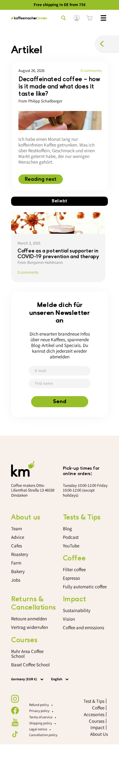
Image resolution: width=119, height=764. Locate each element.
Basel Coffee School (30, 664)
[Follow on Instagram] (15, 699)
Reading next (40, 179)
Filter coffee (74, 569)
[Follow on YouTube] (15, 722)
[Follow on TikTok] (15, 734)
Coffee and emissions (83, 627)
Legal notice (38, 729)
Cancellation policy (43, 735)
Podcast (71, 537)
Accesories (94, 714)
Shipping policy (40, 723)
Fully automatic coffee (85, 586)
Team (16, 528)
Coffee (98, 707)
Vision (69, 619)
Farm (16, 562)
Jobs (15, 580)
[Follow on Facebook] (15, 711)
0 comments (91, 70)
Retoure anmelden (29, 618)
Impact (97, 727)
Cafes (16, 545)
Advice (17, 537)
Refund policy (39, 704)
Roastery (19, 554)
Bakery (18, 571)
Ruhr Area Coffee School (27, 653)
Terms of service (40, 717)
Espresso (71, 578)
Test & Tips (93, 701)
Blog (67, 528)
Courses (96, 721)
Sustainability (76, 610)
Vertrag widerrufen (29, 627)
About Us (99, 734)
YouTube (71, 545)
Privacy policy (39, 710)
